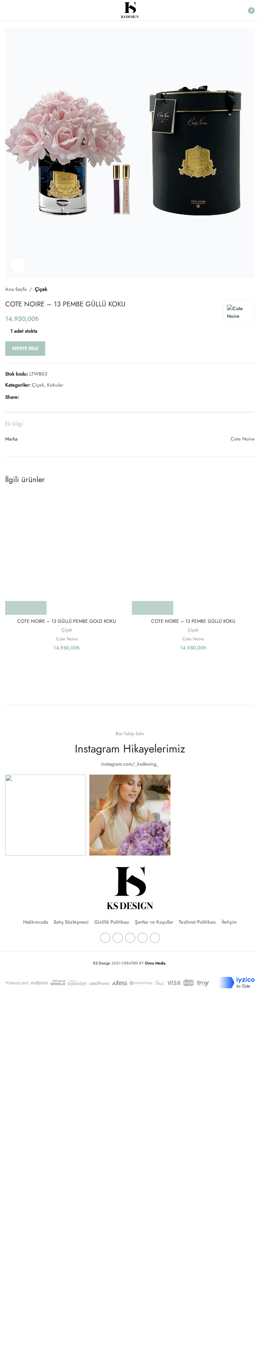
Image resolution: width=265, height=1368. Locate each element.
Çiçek (41, 289)
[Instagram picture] (45, 815)
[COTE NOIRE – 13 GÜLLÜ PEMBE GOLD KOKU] (66, 553)
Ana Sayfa (16, 289)
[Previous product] (234, 289)
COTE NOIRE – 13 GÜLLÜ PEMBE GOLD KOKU (66, 621)
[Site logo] (130, 9)
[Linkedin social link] (48, 396)
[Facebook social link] (23, 396)
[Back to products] (242, 289)
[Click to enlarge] (18, 265)
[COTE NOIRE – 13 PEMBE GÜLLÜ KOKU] (193, 553)
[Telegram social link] (56, 396)
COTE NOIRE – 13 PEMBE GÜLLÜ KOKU (193, 621)
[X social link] (31, 396)
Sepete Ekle (25, 348)
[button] (26, 608)
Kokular (55, 384)
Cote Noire (67, 639)
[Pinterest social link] (40, 396)
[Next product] (250, 289)
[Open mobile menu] (8, 10)
